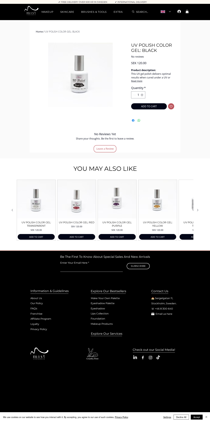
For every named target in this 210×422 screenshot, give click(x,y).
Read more (136, 80)
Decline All (181, 417)
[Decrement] (134, 94)
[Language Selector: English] (165, 11)
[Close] (206, 417)
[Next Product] (198, 210)
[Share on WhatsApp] (139, 120)
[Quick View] (36, 199)
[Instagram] (150, 357)
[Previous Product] (12, 210)
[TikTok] (158, 357)
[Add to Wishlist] (171, 106)
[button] (47, 12)
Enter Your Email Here (73, 263)
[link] (187, 11)
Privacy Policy (121, 417)
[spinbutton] (138, 94)
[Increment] (142, 94)
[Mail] (152, 314)
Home (39, 31)
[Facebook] (143, 357)
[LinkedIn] (135, 357)
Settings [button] (167, 417)
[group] (105, 210)
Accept (196, 417)
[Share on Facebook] (133, 120)
